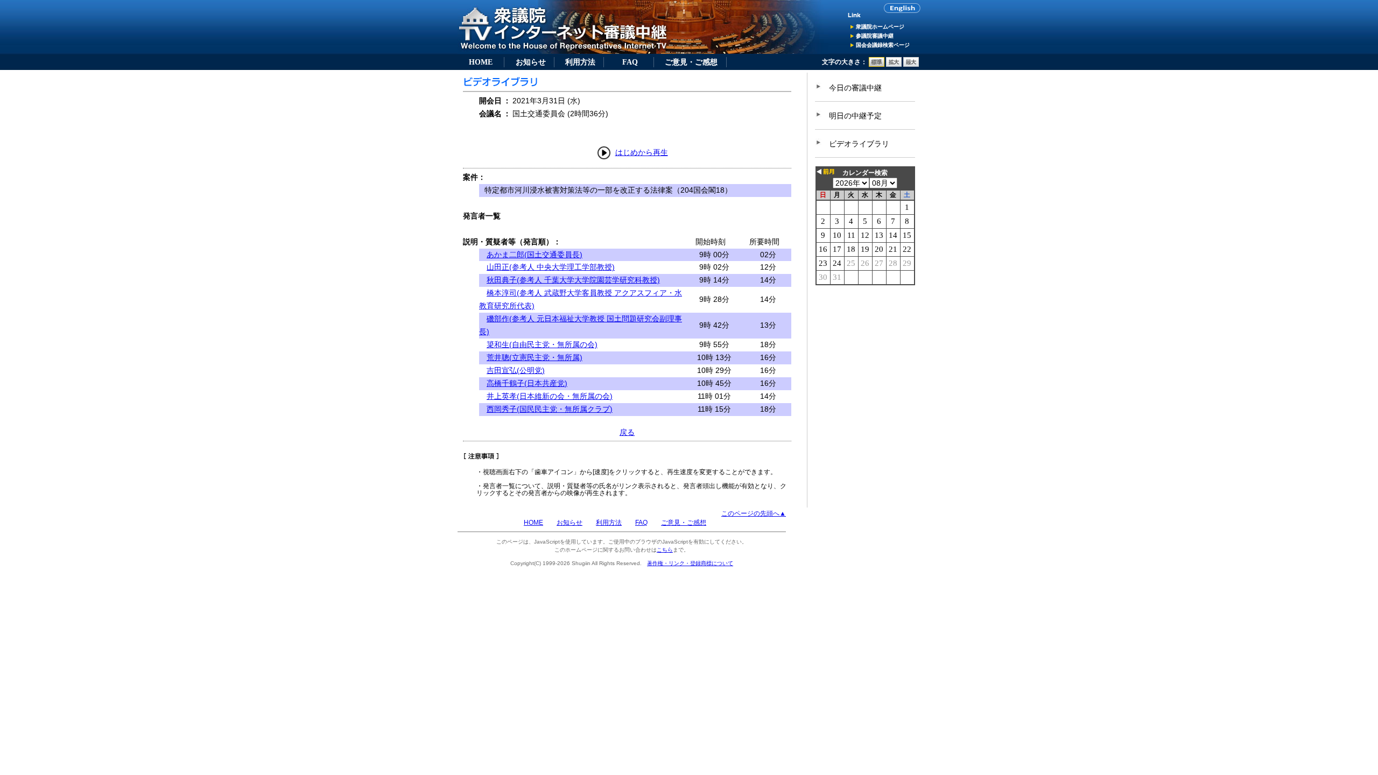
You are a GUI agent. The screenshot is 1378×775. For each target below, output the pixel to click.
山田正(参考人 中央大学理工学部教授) (551, 267)
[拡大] (894, 64)
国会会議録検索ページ (883, 45)
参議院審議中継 (875, 36)
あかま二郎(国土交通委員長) (534, 254)
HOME (481, 62)
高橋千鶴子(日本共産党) (527, 383)
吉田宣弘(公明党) (516, 370)
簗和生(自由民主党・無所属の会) (542, 344)
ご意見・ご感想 (691, 62)
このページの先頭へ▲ (753, 513)
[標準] (876, 64)
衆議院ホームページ (880, 27)
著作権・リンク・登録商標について (690, 563)
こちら (665, 550)
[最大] (911, 64)
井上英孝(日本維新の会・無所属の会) (550, 396)
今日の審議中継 (855, 87)
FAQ (630, 62)
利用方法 (580, 62)
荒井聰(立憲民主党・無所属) (534, 357)
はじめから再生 (641, 152)
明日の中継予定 (855, 115)
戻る (627, 432)
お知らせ (531, 62)
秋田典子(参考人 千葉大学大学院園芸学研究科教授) (573, 280)
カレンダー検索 (865, 173)
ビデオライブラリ (859, 143)
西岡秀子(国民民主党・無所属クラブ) (550, 409)
